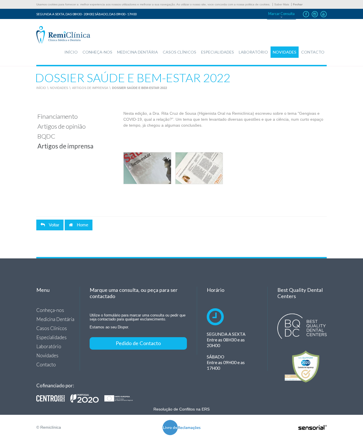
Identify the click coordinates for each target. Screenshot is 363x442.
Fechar (298, 4)
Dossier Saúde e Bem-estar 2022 (139, 88)
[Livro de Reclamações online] (181, 428)
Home (82, 224)
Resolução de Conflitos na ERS (181, 409)
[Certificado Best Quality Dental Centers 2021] (302, 326)
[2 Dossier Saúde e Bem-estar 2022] (199, 168)
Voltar (53, 224)
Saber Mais (281, 4)
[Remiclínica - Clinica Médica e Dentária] (63, 35)
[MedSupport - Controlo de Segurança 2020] (302, 366)
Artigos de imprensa (90, 88)
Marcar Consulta (281, 14)
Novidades (59, 88)
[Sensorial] (312, 428)
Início (41, 88)
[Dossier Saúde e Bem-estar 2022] (147, 168)
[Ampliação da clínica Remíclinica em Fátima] (87, 398)
